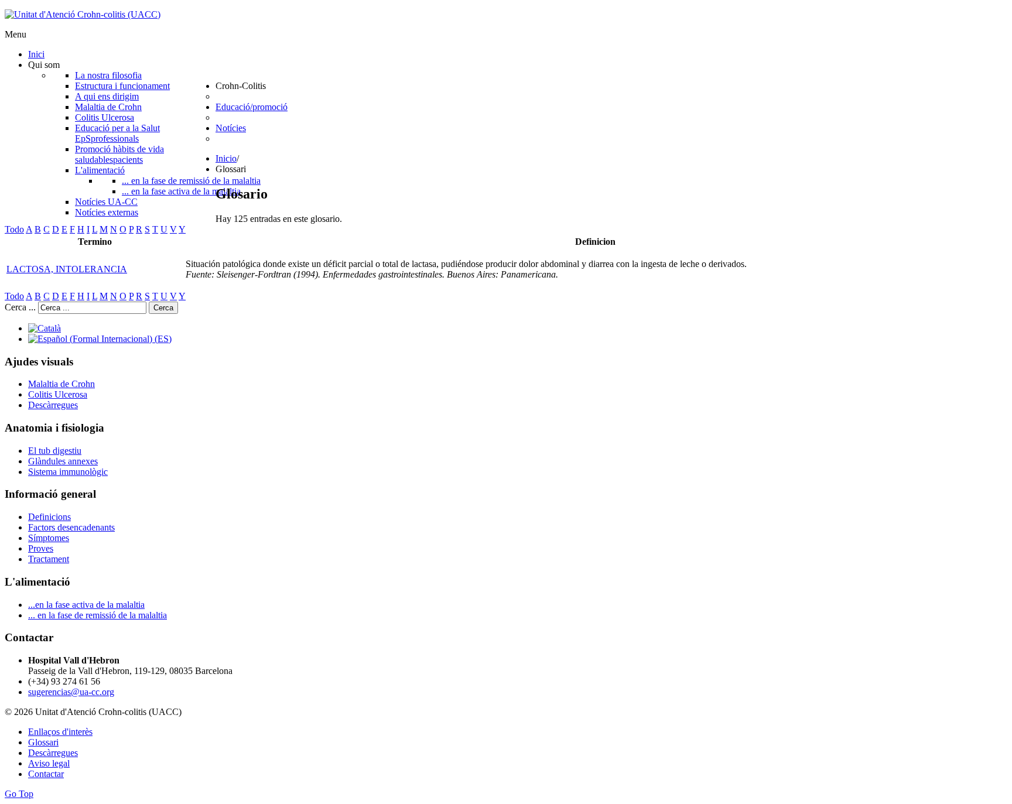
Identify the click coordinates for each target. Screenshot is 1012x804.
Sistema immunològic (68, 472)
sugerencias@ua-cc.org (71, 692)
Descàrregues (53, 405)
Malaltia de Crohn (61, 384)
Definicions (49, 517)
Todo (14, 229)
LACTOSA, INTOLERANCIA (66, 269)
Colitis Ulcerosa (57, 394)
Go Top (19, 794)
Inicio (226, 158)
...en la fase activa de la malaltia (86, 605)
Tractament (48, 559)
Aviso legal (49, 763)
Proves (40, 548)
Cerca (163, 307)
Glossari (43, 742)
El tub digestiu (54, 451)
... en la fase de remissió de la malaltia (97, 615)
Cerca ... (20, 307)
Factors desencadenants (71, 527)
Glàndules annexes (63, 461)
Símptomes (48, 538)
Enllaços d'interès (60, 732)
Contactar (46, 774)
